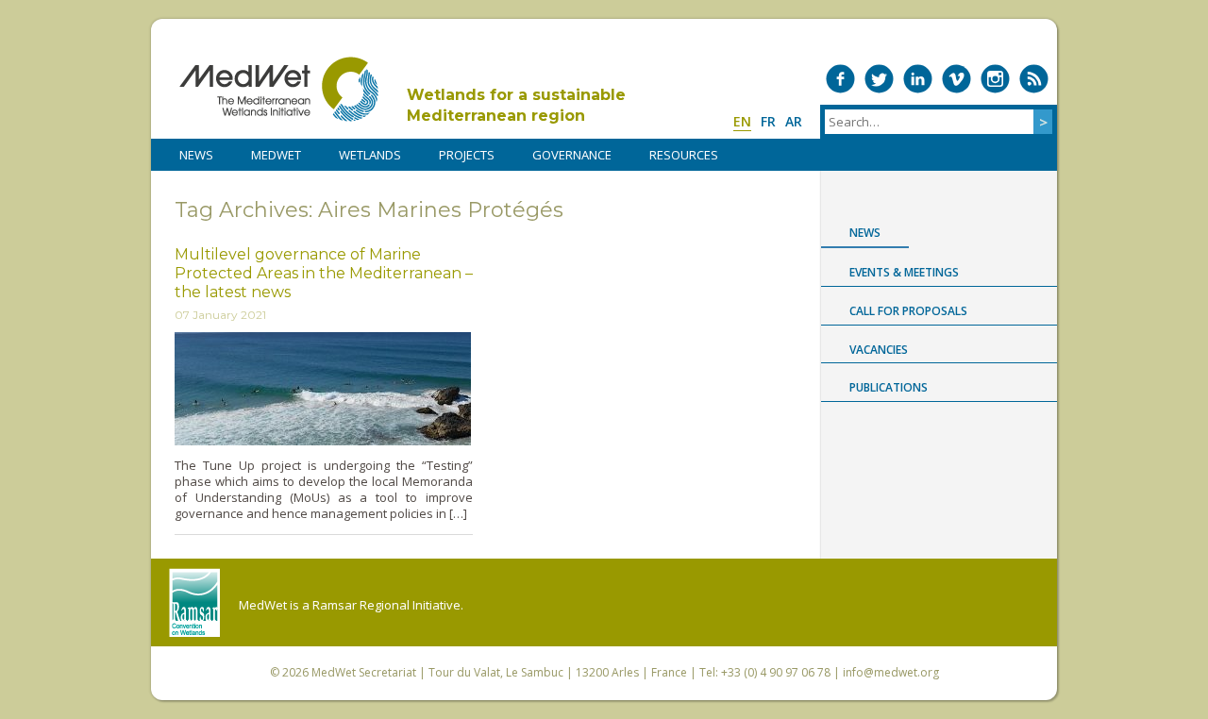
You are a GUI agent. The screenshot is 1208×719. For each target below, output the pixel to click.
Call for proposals (908, 311)
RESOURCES (683, 154)
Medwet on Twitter (879, 78)
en (742, 121)
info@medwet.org (891, 672)
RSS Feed (1034, 78)
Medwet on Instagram (995, 78)
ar (793, 121)
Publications (888, 387)
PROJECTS (467, 154)
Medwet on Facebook (840, 78)
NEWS (196, 154)
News (865, 233)
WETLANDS (370, 154)
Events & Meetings (904, 272)
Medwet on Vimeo (956, 78)
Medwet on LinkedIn (917, 78)
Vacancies (878, 350)
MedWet (278, 89)
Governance (572, 154)
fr (768, 121)
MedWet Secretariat (363, 672)
